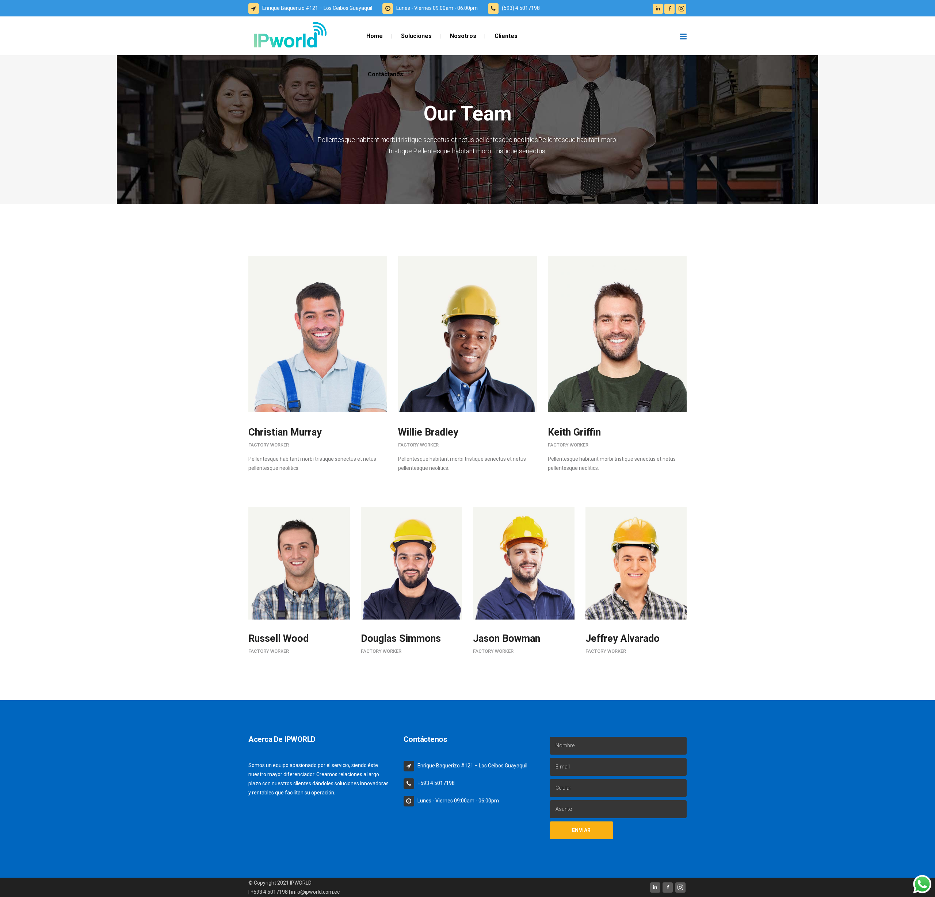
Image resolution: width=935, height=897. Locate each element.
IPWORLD (301, 883)
